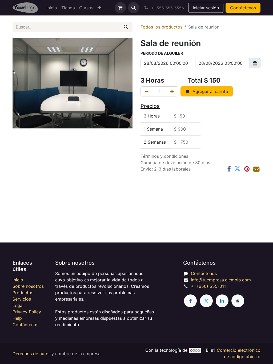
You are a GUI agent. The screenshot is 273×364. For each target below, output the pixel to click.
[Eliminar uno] (146, 91)
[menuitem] (51, 7)
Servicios (22, 299)
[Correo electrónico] (256, 169)
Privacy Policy (27, 311)
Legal (18, 305)
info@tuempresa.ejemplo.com (221, 279)
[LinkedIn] (222, 300)
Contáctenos (243, 7)
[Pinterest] (247, 169)
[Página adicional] (237, 300)
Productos (23, 292)
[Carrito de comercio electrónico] (120, 7)
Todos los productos (161, 27)
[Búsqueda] (126, 27)
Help (17, 318)
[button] (133, 7)
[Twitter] (237, 169)
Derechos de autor (31, 353)
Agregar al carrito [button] (209, 91)
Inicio (18, 279)
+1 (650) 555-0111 (209, 286)
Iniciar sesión (206, 7)
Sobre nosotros (28, 286)
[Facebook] (229, 169)
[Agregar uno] (172, 91)
